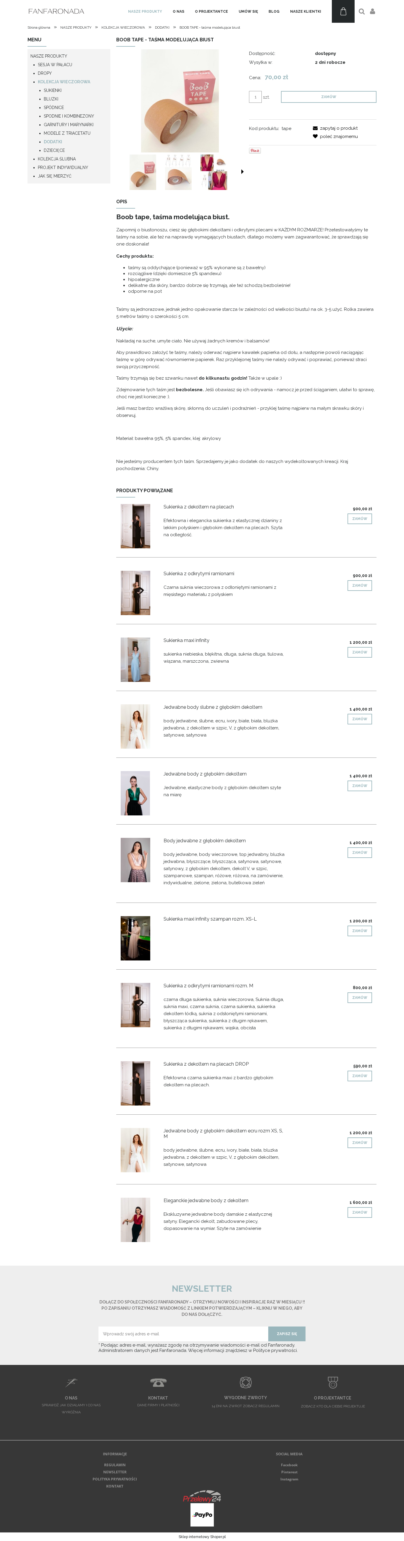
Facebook (289, 1464)
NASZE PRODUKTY (48, 56)
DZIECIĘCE (54, 150)
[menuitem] (145, 11)
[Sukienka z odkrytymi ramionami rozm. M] (139, 1005)
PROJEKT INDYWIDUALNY (63, 167)
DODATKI (53, 141)
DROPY (45, 73)
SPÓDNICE (54, 107)
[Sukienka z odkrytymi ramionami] (139, 593)
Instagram (289, 1479)
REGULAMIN (115, 1464)
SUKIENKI (53, 90)
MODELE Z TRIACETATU (67, 133)
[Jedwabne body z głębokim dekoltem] (139, 793)
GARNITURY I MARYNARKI (68, 124)
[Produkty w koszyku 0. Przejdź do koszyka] (343, 11)
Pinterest (289, 1472)
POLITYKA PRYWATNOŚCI (115, 1479)
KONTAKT (114, 1486)
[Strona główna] (57, 11)
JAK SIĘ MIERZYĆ (55, 176)
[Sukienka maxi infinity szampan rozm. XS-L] (139, 938)
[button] (242, 171)
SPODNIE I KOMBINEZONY (69, 116)
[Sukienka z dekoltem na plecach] (139, 526)
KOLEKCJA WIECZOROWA (64, 81)
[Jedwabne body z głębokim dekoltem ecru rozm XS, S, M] (139, 1150)
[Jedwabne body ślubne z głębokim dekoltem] (139, 726)
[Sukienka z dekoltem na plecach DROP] (139, 1083)
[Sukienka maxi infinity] (139, 660)
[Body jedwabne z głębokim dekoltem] (139, 860)
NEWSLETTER (115, 1472)
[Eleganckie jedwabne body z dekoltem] (139, 1220)
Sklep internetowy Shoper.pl (202, 1537)
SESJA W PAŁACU (55, 64)
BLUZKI (51, 99)
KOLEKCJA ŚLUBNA (57, 159)
